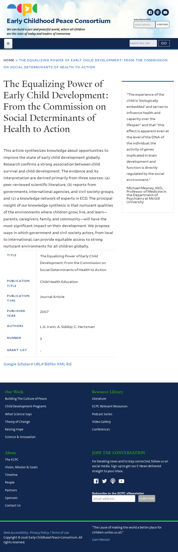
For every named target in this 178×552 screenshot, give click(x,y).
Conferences (101, 429)
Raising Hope (14, 429)
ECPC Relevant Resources (109, 406)
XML (61, 364)
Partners (11, 490)
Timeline (11, 475)
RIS (69, 364)
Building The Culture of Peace (26, 399)
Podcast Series (102, 414)
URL (39, 364)
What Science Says (18, 414)
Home (8, 60)
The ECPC (11, 459)
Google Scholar (18, 364)
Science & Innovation (20, 437)
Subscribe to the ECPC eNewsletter (118, 493)
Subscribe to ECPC (142, 19)
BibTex (50, 364)
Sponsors (11, 498)
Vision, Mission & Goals (21, 467)
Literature (99, 399)
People (10, 482)
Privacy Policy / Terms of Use (49, 532)
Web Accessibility (15, 532)
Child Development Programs (25, 406)
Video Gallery (101, 422)
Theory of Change (17, 422)
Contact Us (13, 505)
